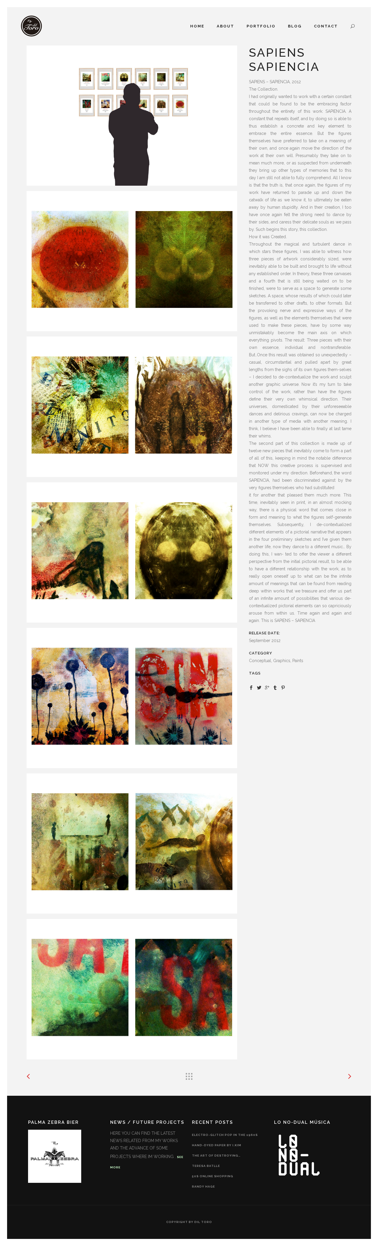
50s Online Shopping (212, 1176)
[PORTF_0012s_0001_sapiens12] (132, 261)
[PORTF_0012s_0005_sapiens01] (132, 843)
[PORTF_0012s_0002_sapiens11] (132, 407)
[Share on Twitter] (259, 687)
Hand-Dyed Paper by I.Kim (216, 1145)
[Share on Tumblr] (275, 687)
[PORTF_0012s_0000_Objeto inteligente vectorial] (132, 115)
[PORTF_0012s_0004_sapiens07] (132, 698)
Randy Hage (203, 1186)
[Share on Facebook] (251, 687)
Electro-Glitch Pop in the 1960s (225, 1134)
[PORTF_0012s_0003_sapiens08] (132, 552)
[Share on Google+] (267, 687)
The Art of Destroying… (216, 1155)
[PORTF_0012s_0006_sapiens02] (132, 989)
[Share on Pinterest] (283, 687)
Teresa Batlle (206, 1165)
